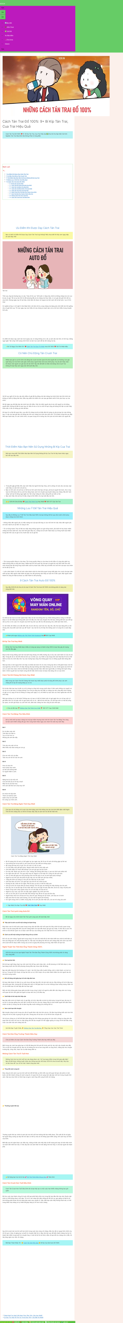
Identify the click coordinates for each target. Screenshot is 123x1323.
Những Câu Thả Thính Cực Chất (30, 708)
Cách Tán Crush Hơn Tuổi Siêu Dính (21, 197)
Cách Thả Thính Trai (31, 501)
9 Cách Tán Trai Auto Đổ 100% (16, 181)
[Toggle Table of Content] (4, 171)
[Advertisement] (38, 152)
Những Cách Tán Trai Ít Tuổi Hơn (20, 195)
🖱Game (7, 44)
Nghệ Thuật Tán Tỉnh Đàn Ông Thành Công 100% (24, 192)
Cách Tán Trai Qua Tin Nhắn (35, 346)
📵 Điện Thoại (9, 27)
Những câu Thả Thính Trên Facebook (29, 635)
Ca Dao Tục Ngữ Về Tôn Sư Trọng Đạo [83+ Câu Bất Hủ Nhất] (23, 1317)
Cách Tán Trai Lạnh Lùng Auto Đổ (20, 190)
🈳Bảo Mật (8, 23)
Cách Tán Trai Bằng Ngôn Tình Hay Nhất (22, 188)
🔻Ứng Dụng (9, 39)
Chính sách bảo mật (37, 1322)
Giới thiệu (25, 1322)
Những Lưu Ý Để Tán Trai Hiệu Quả (17, 180)
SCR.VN (2, 3)
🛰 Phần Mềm (9, 35)
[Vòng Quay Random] (37, 614)
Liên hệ (65, 1322)
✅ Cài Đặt (8, 31)
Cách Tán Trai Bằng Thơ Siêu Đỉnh (20, 187)
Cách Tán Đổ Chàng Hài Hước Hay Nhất (22, 185)
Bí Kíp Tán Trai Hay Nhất (17, 183)
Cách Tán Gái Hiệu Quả (31, 1243)
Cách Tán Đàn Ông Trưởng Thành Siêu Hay (22, 194)
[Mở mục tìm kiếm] (3, 8)
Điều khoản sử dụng (53, 1322)
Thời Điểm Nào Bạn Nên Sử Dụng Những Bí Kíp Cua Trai (23, 178)
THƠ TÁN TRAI (32, 905)
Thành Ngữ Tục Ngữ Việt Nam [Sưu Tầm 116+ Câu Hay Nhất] (23, 1315)
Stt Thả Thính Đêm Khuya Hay (36, 1177)
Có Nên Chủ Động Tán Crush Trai (17, 176)
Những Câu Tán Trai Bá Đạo (33, 1028)
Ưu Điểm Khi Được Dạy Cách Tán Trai (17, 174)
